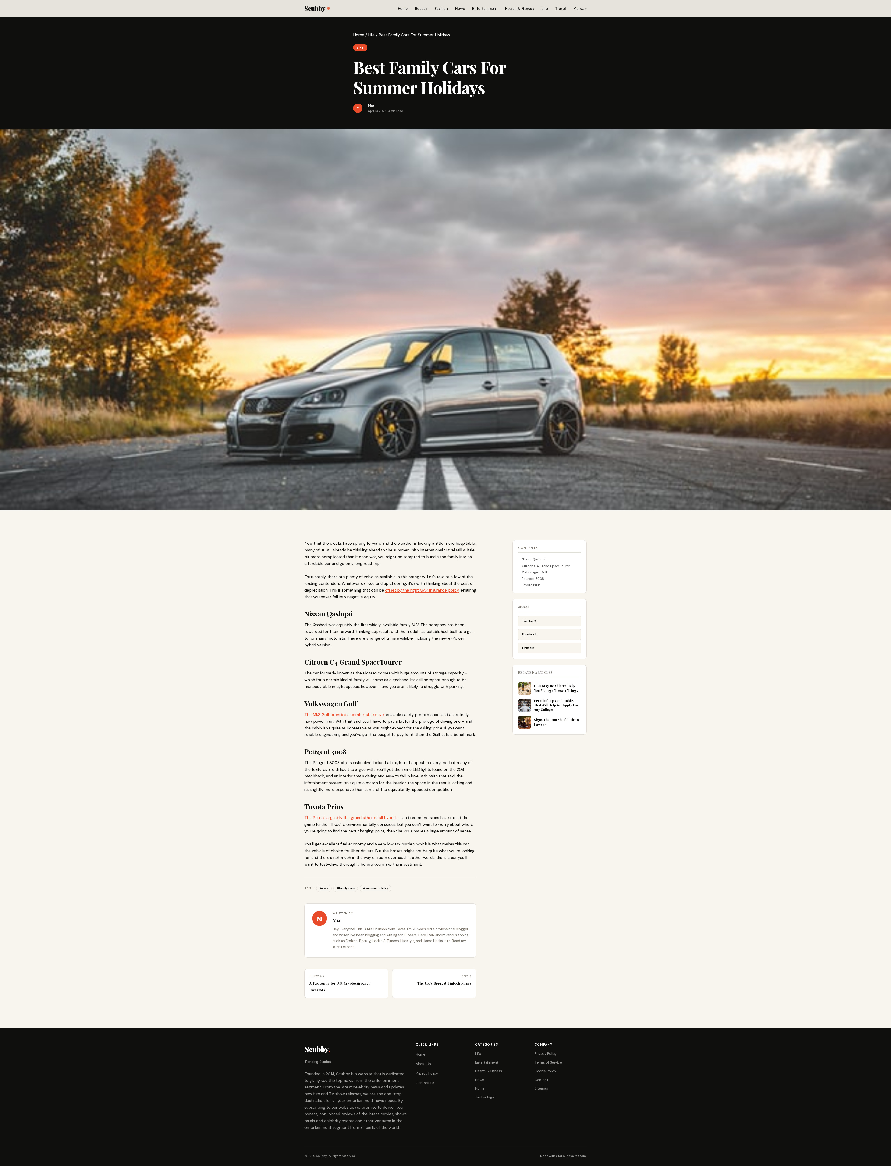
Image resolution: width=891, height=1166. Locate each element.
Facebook (529, 634)
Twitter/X (529, 621)
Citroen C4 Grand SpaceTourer (546, 566)
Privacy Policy (427, 1073)
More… (578, 8)
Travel (560, 8)
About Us (423, 1064)
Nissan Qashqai (533, 559)
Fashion (441, 8)
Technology (484, 1097)
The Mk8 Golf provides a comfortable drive (344, 714)
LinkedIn (528, 648)
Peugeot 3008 (533, 579)
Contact (541, 1080)
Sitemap (541, 1088)
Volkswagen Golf (534, 572)
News (460, 8)
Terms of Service (548, 1062)
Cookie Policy (545, 1071)
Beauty (421, 8)
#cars (324, 888)
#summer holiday (375, 888)
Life (545, 8)
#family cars (345, 888)
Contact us (425, 1083)
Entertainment (485, 8)
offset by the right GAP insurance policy (422, 590)
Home (403, 8)
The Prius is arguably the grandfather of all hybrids (350, 817)
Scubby (314, 8)
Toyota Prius (531, 585)
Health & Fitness (519, 8)
